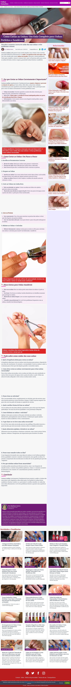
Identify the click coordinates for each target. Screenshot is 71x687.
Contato (18, 677)
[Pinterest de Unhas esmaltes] (27, 673)
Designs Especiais (37, 2)
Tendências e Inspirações (28, 2)
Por (9, 49)
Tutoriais (11, 2)
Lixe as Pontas (8, 213)
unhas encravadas (23, 56)
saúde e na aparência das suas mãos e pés (34, 54)
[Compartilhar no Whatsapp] (40, 49)
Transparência (51, 677)
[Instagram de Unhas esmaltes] (43, 673)
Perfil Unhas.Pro (11, 508)
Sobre (22, 677)
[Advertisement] (24, 69)
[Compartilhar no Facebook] (42, 49)
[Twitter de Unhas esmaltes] (32, 673)
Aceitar (67, 682)
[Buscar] (69, 2)
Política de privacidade (31, 677)
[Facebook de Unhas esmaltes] (38, 673)
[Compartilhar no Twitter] (45, 49)
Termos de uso (42, 677)
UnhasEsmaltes (4, 3)
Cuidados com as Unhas (18, 2)
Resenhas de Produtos (54, 2)
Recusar (61, 682)
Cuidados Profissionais (45, 2)
